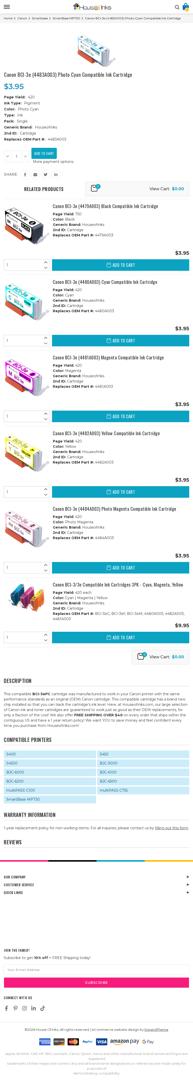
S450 (104, 754)
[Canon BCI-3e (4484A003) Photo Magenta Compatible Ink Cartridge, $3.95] (27, 528)
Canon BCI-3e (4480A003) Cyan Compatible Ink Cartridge (105, 282)
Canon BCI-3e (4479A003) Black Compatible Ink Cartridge (105, 206)
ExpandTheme (156, 1030)
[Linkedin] (56, 174)
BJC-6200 (15, 781)
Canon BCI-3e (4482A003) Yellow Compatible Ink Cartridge (106, 433)
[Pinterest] (15, 1008)
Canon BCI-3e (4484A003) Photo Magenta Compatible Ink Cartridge (114, 508)
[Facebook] (25, 174)
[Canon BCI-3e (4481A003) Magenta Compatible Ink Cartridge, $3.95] (27, 377)
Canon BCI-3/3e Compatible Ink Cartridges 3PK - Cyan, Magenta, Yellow (118, 584)
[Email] (35, 174)
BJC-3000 (109, 763)
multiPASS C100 (20, 790)
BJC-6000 (15, 772)
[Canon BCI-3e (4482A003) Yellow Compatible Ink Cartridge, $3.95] (27, 453)
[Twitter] (45, 174)
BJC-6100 (108, 772)
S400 (11, 754)
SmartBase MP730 (23, 799)
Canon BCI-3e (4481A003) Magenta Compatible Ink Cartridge (108, 357)
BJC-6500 (108, 781)
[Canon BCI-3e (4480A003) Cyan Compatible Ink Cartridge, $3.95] (27, 302)
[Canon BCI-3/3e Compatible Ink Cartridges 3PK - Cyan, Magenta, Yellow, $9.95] (27, 598)
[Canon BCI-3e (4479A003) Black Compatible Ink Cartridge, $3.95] (27, 226)
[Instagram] (24, 1008)
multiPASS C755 (114, 790)
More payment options (53, 161)
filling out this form (171, 828)
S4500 (12, 763)
